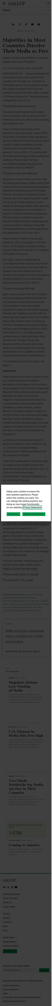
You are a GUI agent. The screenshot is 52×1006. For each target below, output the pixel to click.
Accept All (13, 514)
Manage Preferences (34, 514)
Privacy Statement (32, 507)
